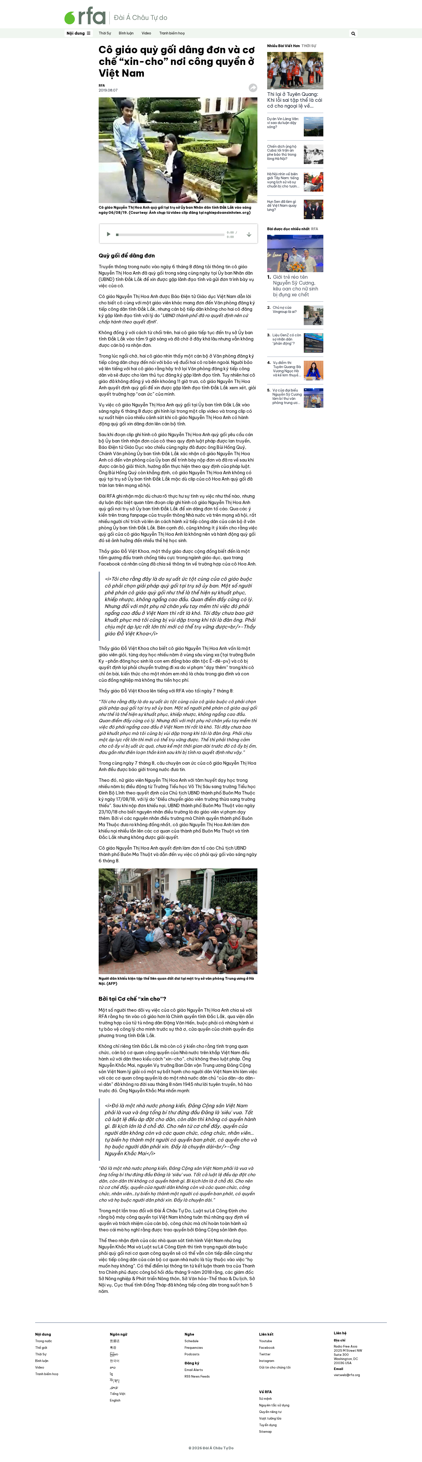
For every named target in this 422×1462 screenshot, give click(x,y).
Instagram (266, 1361)
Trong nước (43, 1341)
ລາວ (113, 1367)
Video (146, 33)
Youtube (265, 1341)
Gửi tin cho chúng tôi (275, 1367)
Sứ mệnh (265, 1398)
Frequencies (194, 1347)
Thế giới (41, 1347)
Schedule (192, 1341)
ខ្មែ (111, 1374)
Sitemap (265, 1431)
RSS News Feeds (197, 1376)
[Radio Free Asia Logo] (115, 15)
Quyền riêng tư (270, 1412)
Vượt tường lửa (270, 1418)
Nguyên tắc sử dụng (274, 1405)
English (115, 1400)
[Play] (110, 235)
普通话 (114, 1341)
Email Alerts (194, 1370)
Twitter (265, 1354)
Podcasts (192, 1354)
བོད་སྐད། (114, 1380)
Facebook (267, 1347)
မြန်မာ (114, 1354)
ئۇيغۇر (114, 1387)
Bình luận (126, 33)
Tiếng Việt (118, 1394)
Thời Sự (105, 33)
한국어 (114, 1361)
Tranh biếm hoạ (172, 33)
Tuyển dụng (268, 1425)
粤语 (113, 1347)
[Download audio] (249, 234)
